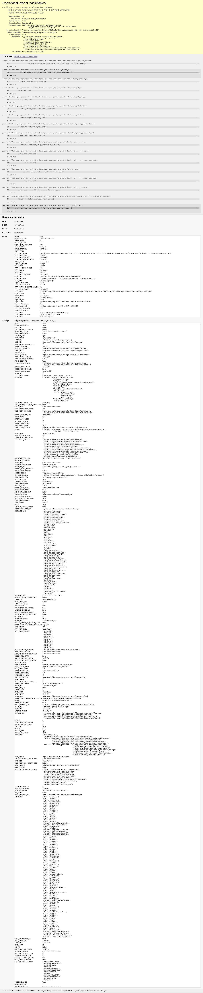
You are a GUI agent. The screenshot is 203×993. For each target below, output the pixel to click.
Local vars (11, 66)
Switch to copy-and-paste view (25, 57)
